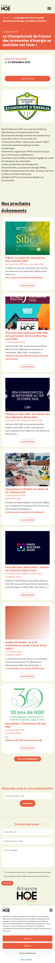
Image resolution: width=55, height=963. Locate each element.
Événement (10, 31)
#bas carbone (11, 277)
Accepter (27, 938)
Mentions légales (26, 959)
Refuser (27, 946)
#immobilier (37, 277)
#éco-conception (23, 512)
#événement (25, 277)
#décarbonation (32, 355)
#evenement (11, 358)
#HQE (39, 740)
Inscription (27, 78)
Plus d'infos (27, 285)
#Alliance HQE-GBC (14, 740)
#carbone (10, 512)
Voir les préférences (27, 953)
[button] (51, 910)
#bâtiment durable (14, 355)
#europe (44, 355)
